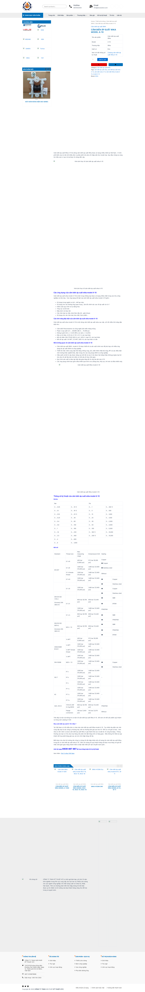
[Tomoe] (44, 51)
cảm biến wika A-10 (100, 72)
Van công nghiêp (81, 967)
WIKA (96, 76)
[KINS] (44, 33)
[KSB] (44, 42)
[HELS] (29, 29)
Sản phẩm (69, 15)
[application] (74, 15)
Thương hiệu (81, 15)
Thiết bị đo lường (100, 21)
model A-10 (96, 74)
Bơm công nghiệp (81, 964)
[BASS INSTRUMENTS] (29, 25)
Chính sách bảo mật (98, 988)
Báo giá (92, 15)
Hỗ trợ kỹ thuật (102, 15)
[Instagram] (28, 986)
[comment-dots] (116, 64)
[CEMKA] (44, 26)
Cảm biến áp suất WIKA (98, 26)
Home (93, 21)
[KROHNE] (29, 42)
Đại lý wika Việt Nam (67, 753)
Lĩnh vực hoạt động (56, 967)
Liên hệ (119, 15)
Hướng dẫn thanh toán (114, 988)
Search (65, 6)
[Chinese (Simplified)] (112, 6)
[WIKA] (29, 61)
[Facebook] (23, 986)
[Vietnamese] (121, 6)
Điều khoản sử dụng (82, 988)
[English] (116, 6)
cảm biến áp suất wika (100, 69)
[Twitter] (25, 986)
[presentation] (46, 68)
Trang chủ (51, 15)
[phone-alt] (99, 64)
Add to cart (102, 59)
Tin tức (112, 15)
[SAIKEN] (29, 51)
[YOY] (44, 61)
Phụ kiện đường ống (82, 970)
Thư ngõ (52, 964)
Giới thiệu (61, 15)
